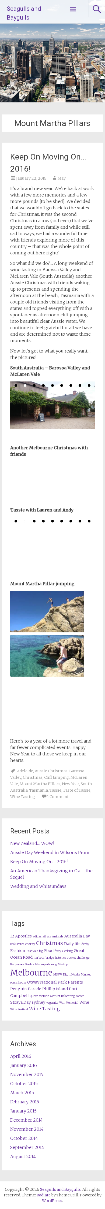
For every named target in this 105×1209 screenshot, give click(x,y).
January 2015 (23, 1111)
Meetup (63, 964)
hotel (58, 957)
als (49, 936)
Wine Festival (19, 1009)
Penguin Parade (25, 989)
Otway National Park (47, 982)
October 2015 (24, 1083)
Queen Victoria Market (45, 996)
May (62, 178)
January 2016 (23, 1065)
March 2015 (22, 1092)
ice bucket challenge (75, 957)
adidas (37, 936)
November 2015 (26, 1074)
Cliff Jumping (56, 777)
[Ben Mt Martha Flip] (47, 611)
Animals (57, 936)
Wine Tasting (22, 796)
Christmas (33, 777)
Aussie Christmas (51, 771)
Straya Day (20, 1002)
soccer (80, 996)
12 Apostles (21, 936)
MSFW (57, 974)
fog (41, 951)
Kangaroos (17, 964)
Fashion (17, 950)
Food (49, 950)
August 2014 (23, 1156)
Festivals (32, 951)
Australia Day (77, 936)
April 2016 (20, 1056)
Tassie (55, 790)
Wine (84, 1002)
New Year (70, 783)
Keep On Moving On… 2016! (39, 861)
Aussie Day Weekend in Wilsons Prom (49, 852)
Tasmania (38, 790)
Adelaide (25, 771)
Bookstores (17, 944)
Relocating (68, 996)
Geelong (67, 951)
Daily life (72, 943)
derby (85, 944)
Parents (75, 982)
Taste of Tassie (76, 790)
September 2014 (27, 1147)
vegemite (52, 1002)
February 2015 (24, 1101)
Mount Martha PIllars (40, 783)
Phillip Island (55, 989)
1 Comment (58, 796)
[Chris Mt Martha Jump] (47, 656)
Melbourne (31, 973)
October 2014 (24, 1138)
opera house (18, 982)
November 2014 (27, 1129)
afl (44, 936)
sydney (38, 1002)
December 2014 (26, 1120)
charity (30, 944)
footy (58, 951)
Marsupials (42, 964)
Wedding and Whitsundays (38, 886)
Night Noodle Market (77, 974)
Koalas (29, 964)
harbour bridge (44, 957)
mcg (54, 964)
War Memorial (68, 1002)
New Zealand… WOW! (32, 843)
